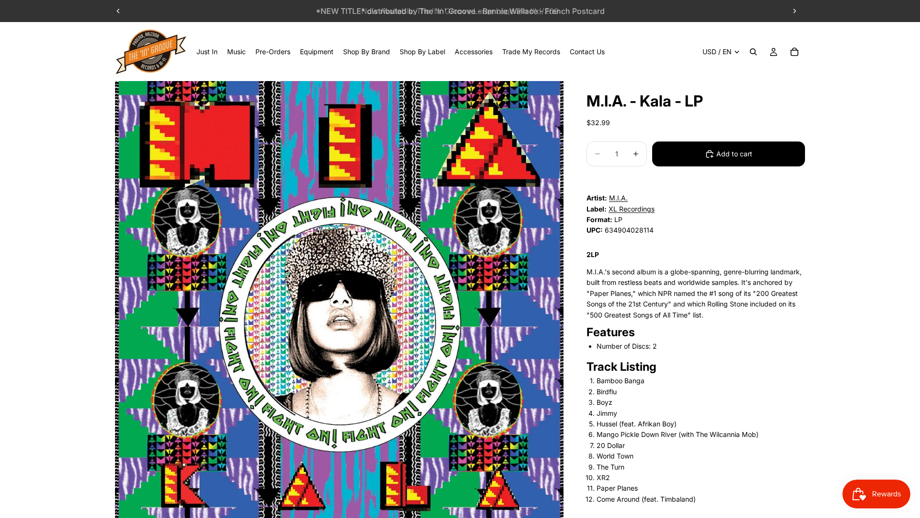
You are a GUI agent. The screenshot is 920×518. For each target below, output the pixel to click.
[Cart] (794, 51)
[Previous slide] (118, 11)
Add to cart (734, 154)
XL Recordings (632, 209)
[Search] (753, 51)
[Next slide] (794, 11)
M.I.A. (618, 198)
